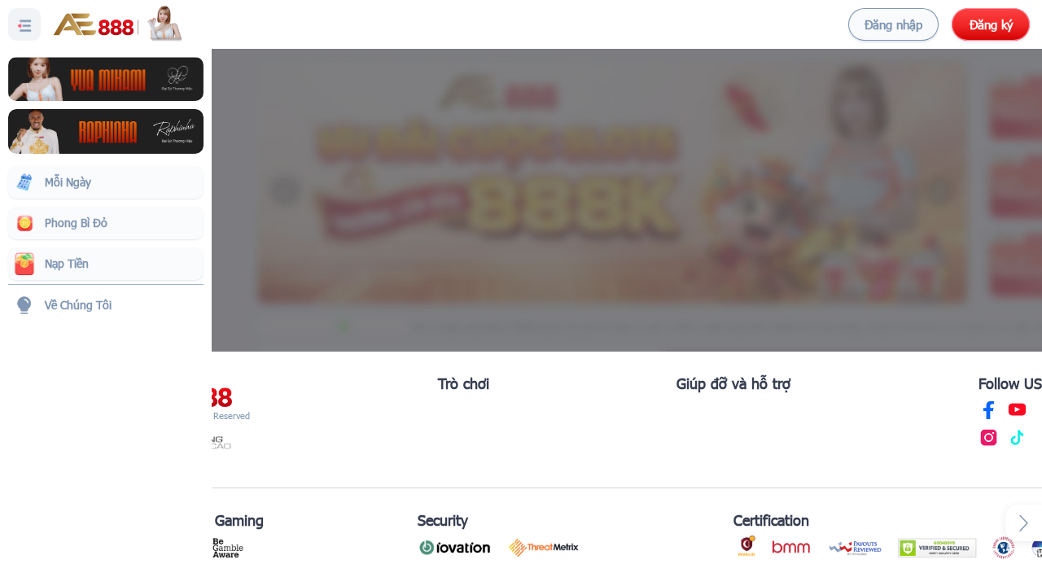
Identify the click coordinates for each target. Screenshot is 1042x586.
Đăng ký (991, 24)
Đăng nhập (893, 24)
